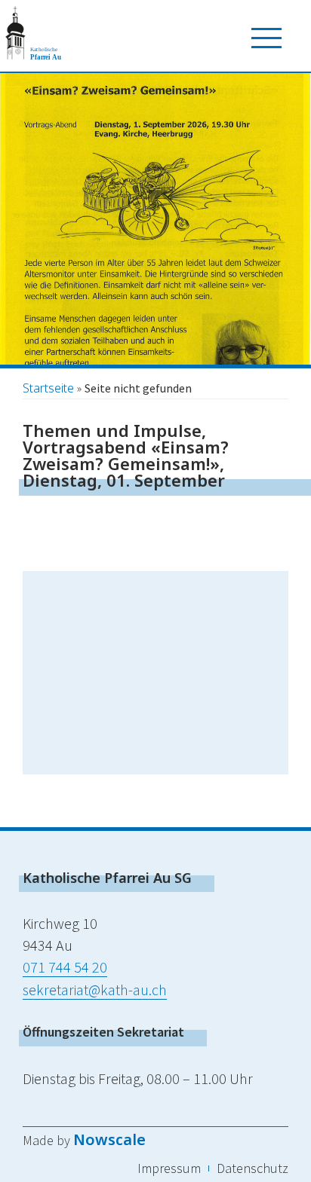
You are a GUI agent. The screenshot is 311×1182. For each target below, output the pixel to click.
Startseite (48, 388)
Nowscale (109, 1139)
